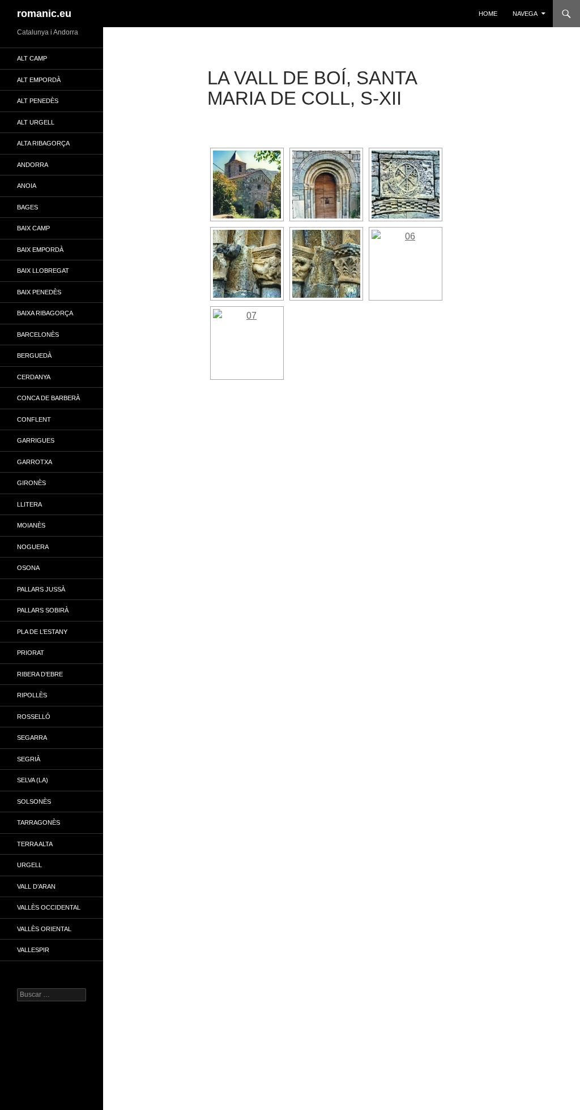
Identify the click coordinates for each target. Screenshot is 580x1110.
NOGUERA (33, 546)
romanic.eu (44, 13)
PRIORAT (30, 652)
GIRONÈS (31, 482)
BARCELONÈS (38, 334)
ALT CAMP (32, 58)
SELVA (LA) (32, 780)
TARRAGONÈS (38, 822)
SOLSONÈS (34, 801)
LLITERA (29, 504)
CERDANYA (33, 377)
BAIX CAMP (33, 228)
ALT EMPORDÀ (39, 79)
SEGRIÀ (28, 759)
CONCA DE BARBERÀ (48, 398)
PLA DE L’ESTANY (42, 631)
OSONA (28, 567)
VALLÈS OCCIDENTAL (48, 907)
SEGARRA (32, 737)
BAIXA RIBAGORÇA (45, 313)
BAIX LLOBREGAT (43, 270)
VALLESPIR (33, 949)
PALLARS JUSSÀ (41, 589)
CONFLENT (34, 419)
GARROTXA (34, 461)
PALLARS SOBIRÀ (43, 610)
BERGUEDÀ (34, 355)
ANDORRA (32, 164)
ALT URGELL (35, 122)
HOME (488, 13)
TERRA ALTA (35, 844)
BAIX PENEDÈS (39, 292)
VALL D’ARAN (36, 886)
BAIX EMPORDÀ (40, 249)
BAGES (27, 207)
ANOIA (26, 185)
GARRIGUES (35, 440)
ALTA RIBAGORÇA (43, 143)
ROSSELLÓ (33, 716)
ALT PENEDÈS (37, 100)
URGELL (29, 865)
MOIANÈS (31, 525)
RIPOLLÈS (32, 695)
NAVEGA (525, 13)
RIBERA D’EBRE (40, 674)
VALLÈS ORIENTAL (44, 928)
